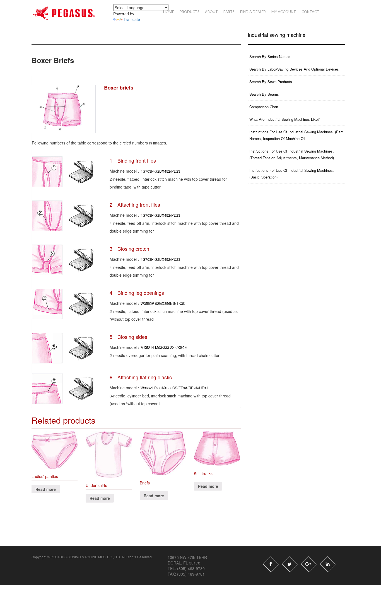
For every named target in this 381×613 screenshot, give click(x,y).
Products (189, 11)
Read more (45, 489)
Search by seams (264, 94)
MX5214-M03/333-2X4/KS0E (164, 347)
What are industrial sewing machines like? (284, 119)
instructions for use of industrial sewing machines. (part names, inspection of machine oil (296, 135)
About (211, 11)
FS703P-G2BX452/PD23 (160, 171)
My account (283, 11)
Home (168, 11)
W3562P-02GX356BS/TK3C (163, 303)
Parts (229, 11)
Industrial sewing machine (276, 34)
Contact (310, 11)
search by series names (269, 56)
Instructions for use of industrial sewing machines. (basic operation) (291, 174)
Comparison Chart (263, 106)
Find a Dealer (253, 11)
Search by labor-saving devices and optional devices (294, 69)
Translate (132, 19)
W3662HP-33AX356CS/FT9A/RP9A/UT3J (174, 387)
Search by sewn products (270, 81)
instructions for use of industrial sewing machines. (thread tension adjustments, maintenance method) (291, 154)
